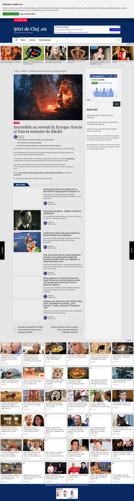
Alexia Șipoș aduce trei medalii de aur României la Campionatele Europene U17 (61, 190)
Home (23, 40)
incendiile (36, 178)
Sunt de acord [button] (8, 14)
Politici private (45, 40)
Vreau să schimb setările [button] (27, 14)
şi (47, 178)
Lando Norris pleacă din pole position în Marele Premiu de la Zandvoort (61, 234)
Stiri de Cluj (21, 136)
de (19, 178)
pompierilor (70, 158)
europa (22, 178)
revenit (45, 178)
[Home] (16, 40)
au (17, 178)
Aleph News (17, 175)
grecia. (30, 178)
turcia (50, 178)
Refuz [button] (16, 14)
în (32, 178)
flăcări (26, 178)
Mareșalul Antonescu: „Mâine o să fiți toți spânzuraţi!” (62, 212)
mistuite (41, 178)
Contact (32, 40)
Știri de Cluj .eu (30, 29)
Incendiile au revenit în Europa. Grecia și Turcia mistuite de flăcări (40, 173)
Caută (89, 100)
